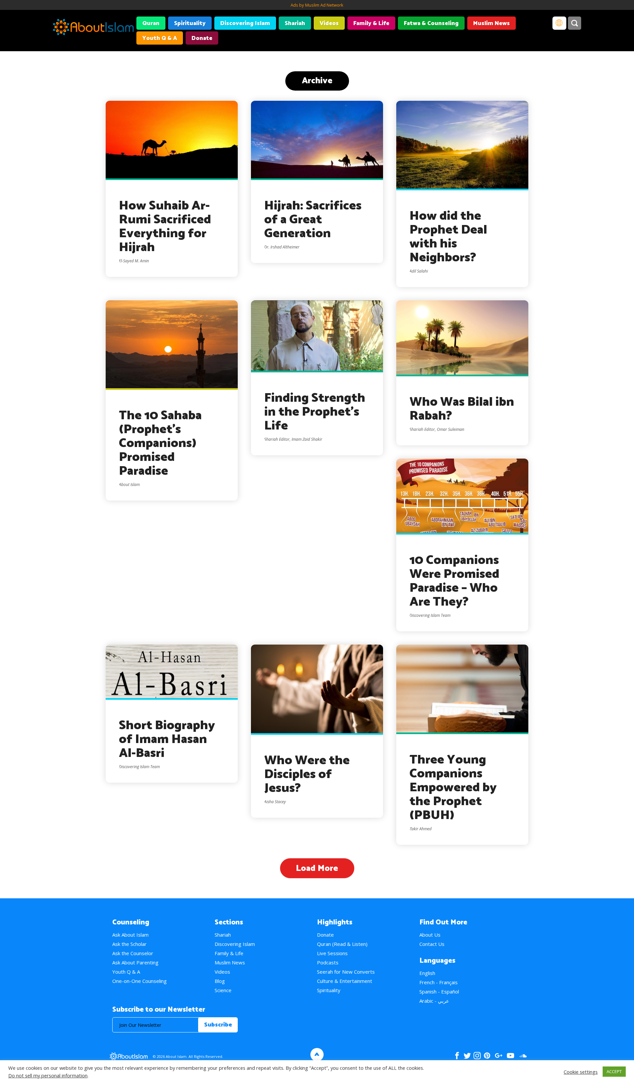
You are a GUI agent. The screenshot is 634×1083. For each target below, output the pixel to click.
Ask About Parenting (135, 962)
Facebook (457, 1055)
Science (223, 990)
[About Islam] (93, 28)
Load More (317, 868)
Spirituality (190, 23)
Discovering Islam (245, 23)
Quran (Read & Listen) (342, 944)
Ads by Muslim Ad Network (317, 5)
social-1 (522, 1055)
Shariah (295, 23)
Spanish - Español (439, 991)
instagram (477, 1055)
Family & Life (371, 23)
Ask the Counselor (132, 953)
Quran (150, 23)
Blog (220, 981)
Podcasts (327, 962)
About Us (429, 934)
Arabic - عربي (434, 1000)
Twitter (467, 1055)
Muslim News (491, 23)
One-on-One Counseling (139, 981)
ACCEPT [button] (614, 1071)
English (427, 973)
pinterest (487, 1055)
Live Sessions (332, 953)
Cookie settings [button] (581, 1072)
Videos (329, 23)
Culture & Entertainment (344, 981)
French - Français (438, 982)
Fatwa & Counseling (431, 23)
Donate (202, 38)
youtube (510, 1055)
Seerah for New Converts (346, 971)
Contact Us (431, 944)
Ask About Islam (130, 934)
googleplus (498, 1055)
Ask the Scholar (129, 944)
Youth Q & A (159, 38)
